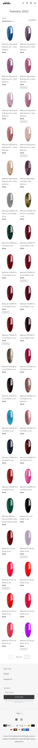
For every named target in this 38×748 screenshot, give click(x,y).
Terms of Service (17, 702)
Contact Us (8, 679)
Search (6, 673)
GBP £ (18, 713)
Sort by (4, 18)
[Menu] (35, 3)
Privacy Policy (29, 700)
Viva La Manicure (13, 736)
